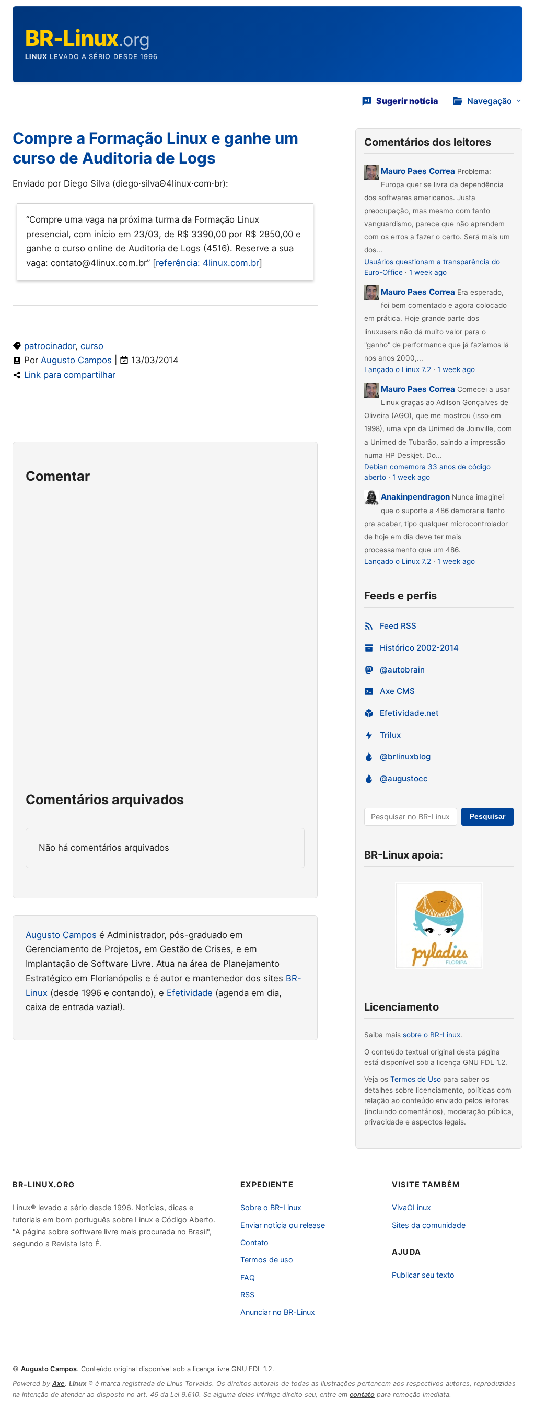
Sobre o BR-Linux (270, 1207)
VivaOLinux (411, 1207)
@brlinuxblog (405, 756)
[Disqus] (165, 643)
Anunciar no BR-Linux (277, 1311)
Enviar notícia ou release (282, 1225)
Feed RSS (398, 626)
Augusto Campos (76, 360)
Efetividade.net (409, 713)
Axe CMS (397, 691)
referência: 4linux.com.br (207, 263)
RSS (247, 1294)
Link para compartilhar (69, 374)
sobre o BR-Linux (431, 1034)
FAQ (247, 1277)
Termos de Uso (415, 1079)
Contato (254, 1242)
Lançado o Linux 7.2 (397, 369)
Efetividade (190, 993)
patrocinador (49, 346)
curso (91, 346)
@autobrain (402, 670)
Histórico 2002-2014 (419, 648)
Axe (58, 1383)
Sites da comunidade (429, 1225)
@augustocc (404, 778)
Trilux (390, 735)
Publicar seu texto (423, 1274)
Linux (36, 57)
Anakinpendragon (416, 497)
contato (362, 1394)
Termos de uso (266, 1259)
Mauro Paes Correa (418, 171)
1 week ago (428, 272)
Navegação (489, 101)
